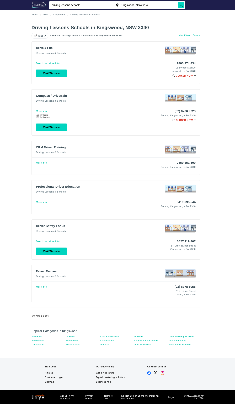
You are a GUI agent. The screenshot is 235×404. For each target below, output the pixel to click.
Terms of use (109, 397)
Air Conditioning (177, 340)
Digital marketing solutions (110, 377)
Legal (171, 397)
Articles (49, 372)
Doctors (104, 344)
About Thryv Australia (67, 397)
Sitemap (49, 381)
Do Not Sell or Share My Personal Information (140, 397)
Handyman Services (180, 344)
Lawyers (70, 336)
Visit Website (51, 73)
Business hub (103, 381)
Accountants (107, 340)
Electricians (37, 340)
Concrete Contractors (146, 340)
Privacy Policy (89, 397)
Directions (41, 63)
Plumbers (36, 336)
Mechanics (72, 340)
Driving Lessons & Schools (51, 53)
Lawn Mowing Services (181, 336)
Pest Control (72, 344)
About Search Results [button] (189, 35)
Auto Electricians (109, 336)
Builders (138, 336)
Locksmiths (37, 344)
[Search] (181, 5)
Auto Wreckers (142, 344)
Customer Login (54, 377)
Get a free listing (105, 372)
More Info (54, 63)
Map (41, 35)
